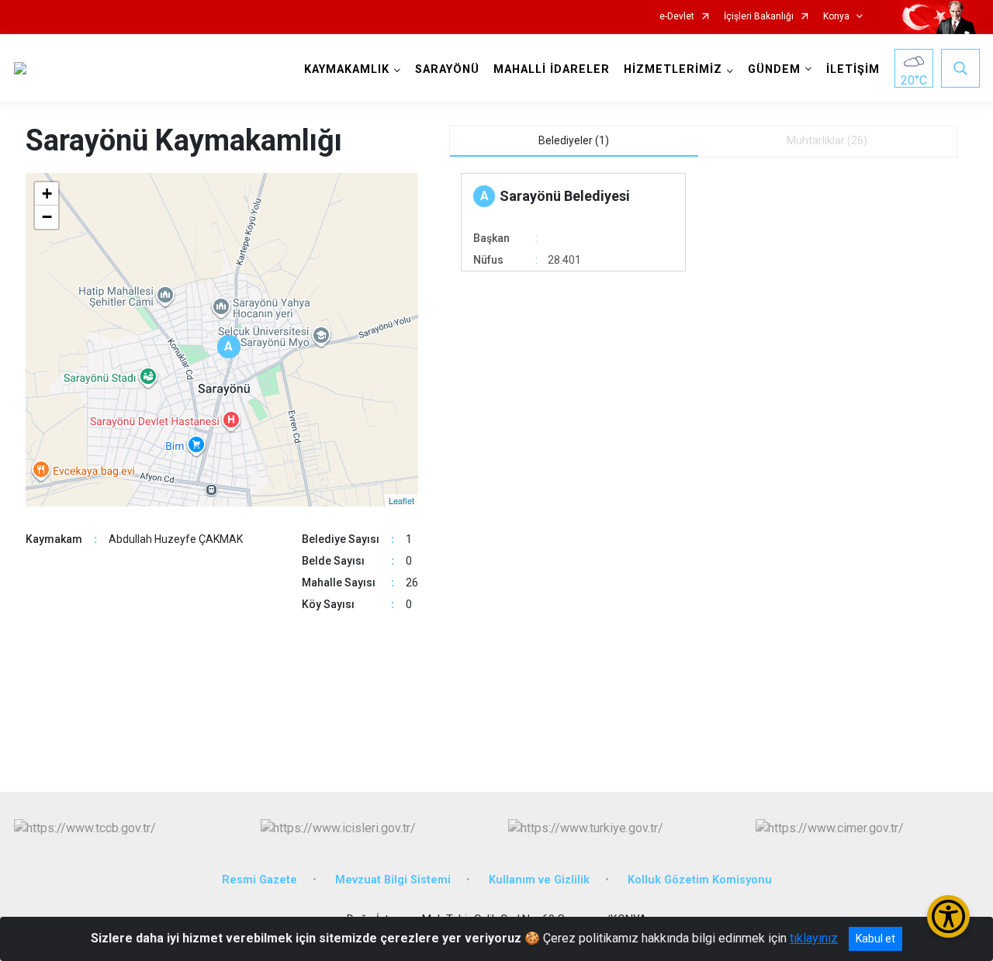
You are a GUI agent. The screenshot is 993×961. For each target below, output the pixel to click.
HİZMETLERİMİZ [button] (673, 69)
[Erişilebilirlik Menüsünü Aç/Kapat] (948, 916)
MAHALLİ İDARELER (551, 69)
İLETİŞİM (853, 69)
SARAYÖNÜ (447, 69)
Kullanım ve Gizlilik (539, 880)
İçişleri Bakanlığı (759, 17)
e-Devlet (676, 17)
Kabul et (875, 938)
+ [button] (47, 193)
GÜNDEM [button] (774, 69)
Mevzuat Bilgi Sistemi (393, 880)
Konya (836, 17)
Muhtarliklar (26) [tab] (827, 140)
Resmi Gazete (259, 880)
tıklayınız (814, 938)
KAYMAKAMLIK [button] (346, 69)
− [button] (47, 216)
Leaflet (401, 500)
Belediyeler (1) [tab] (573, 140)
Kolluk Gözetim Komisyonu (700, 880)
